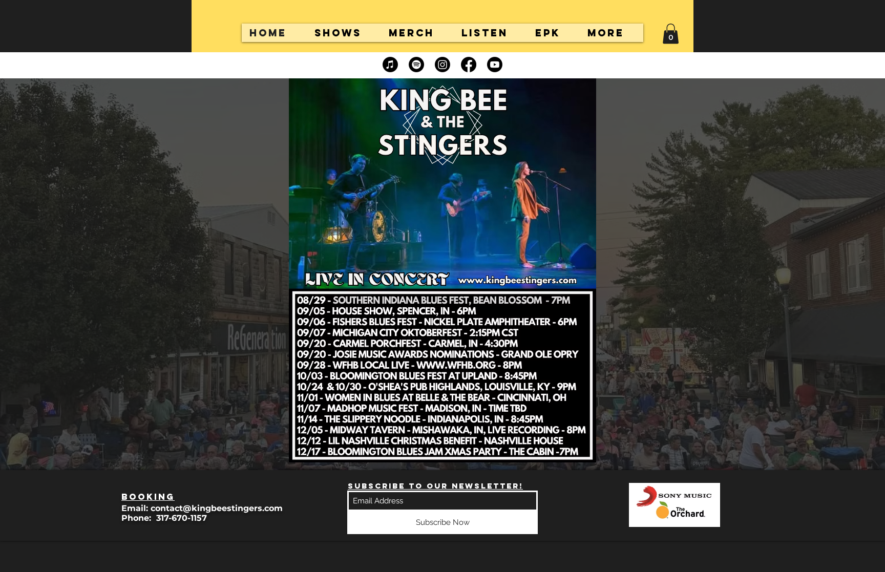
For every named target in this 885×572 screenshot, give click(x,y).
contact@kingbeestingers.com (217, 508)
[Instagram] (442, 64)
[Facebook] (468, 64)
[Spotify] (416, 64)
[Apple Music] (390, 64)
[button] (670, 34)
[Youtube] (494, 64)
